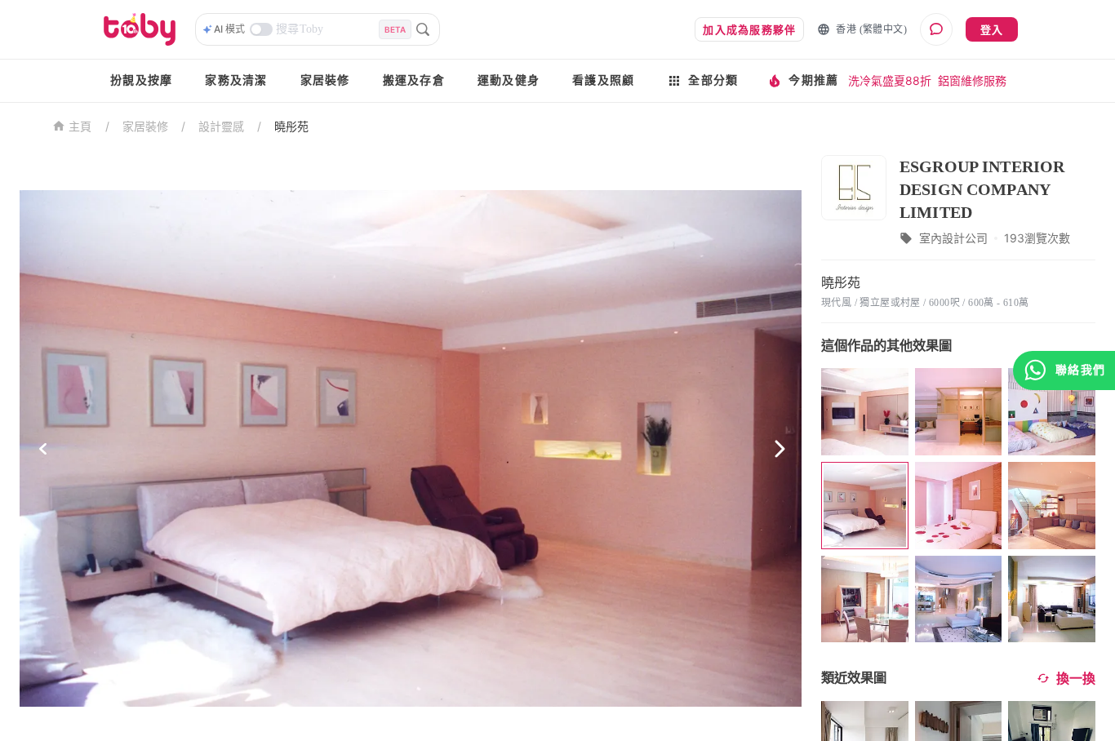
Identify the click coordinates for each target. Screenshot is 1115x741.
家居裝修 (325, 80)
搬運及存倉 (414, 80)
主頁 (80, 127)
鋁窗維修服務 (972, 80)
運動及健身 (509, 80)
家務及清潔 (236, 80)
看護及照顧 (603, 80)
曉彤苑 (291, 126)
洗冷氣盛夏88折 (889, 80)
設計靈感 (221, 126)
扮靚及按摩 (141, 80)
